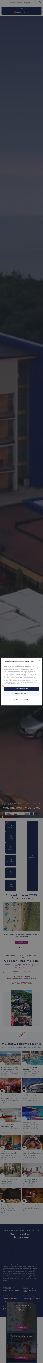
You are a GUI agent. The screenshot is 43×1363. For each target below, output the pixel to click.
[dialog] (21, 681)
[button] (21, 699)
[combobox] (39, 660)
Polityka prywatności (13, 684)
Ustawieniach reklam (32, 680)
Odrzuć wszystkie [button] (21, 694)
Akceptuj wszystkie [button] (21, 689)
